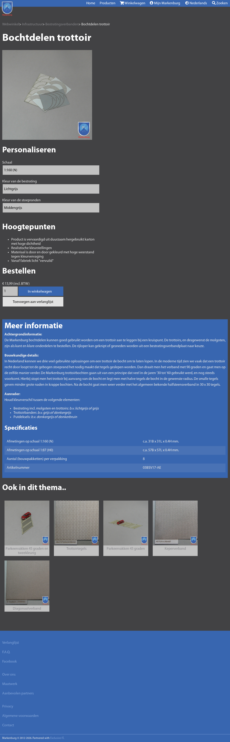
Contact (8, 725)
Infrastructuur (32, 24)
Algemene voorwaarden (20, 716)
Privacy (7, 706)
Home (90, 3)
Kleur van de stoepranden (21, 200)
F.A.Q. (6, 652)
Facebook (9, 661)
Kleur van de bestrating (19, 181)
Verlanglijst (10, 643)
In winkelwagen (40, 291)
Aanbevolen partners (18, 693)
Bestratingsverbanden (61, 24)
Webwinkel (10, 24)
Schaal (7, 162)
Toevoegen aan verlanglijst (33, 302)
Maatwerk (9, 684)
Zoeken (222, 3)
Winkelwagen (134, 3)
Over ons (8, 674)
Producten (107, 3)
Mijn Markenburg (166, 3)
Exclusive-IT (57, 738)
